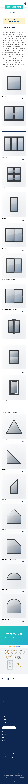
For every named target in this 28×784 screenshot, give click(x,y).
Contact (5, 746)
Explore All (14, 672)
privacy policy (7, 777)
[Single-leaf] (13, 679)
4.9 (14, 646)
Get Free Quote (14, 7)
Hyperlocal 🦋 (17, 781)
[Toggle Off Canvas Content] (2, 3)
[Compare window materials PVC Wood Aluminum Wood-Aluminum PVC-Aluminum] (3, 679)
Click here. (16, 21)
